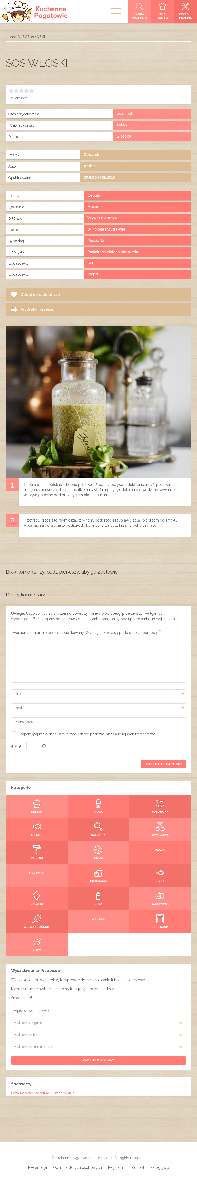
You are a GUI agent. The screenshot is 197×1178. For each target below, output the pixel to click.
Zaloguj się (159, 1167)
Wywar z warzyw (102, 218)
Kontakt (138, 1167)
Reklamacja (37, 1167)
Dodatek (91, 155)
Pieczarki (95, 240)
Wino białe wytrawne (106, 229)
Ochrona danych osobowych (77, 1167)
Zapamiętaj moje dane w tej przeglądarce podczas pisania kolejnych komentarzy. (87, 734)
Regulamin (117, 1167)
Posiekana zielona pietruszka (113, 252)
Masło (92, 207)
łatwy (122, 125)
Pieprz (93, 274)
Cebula (93, 195)
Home (11, 37)
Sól (90, 263)
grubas (90, 166)
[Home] (35, 11)
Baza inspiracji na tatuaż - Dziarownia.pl (43, 1093)
